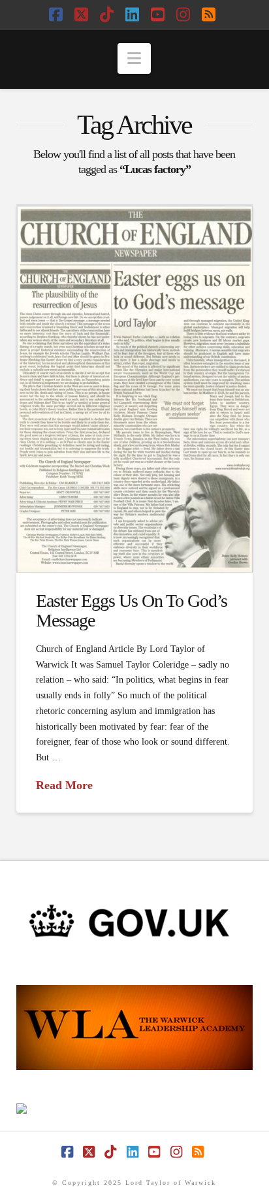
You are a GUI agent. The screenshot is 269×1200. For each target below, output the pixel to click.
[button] (134, 58)
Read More (64, 785)
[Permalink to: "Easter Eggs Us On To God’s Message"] (134, 388)
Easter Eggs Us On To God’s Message (132, 610)
